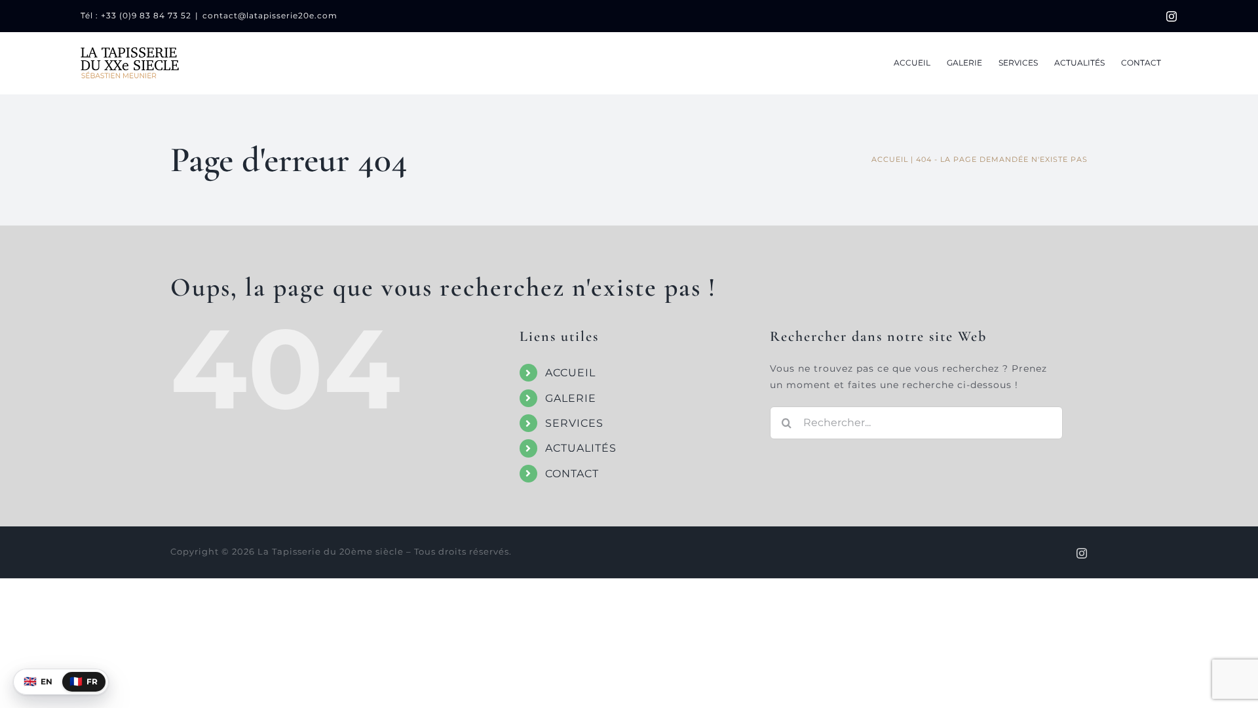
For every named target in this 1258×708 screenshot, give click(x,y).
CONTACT (572, 473)
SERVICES (574, 423)
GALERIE (570, 398)
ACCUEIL (570, 372)
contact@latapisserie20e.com (269, 15)
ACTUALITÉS (581, 448)
